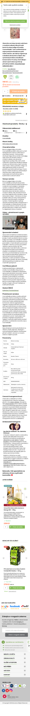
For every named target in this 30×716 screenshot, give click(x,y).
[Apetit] (7, 685)
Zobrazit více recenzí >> (21, 120)
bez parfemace (7, 73)
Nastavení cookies (15, 25)
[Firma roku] (15, 696)
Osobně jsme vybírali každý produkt (14, 645)
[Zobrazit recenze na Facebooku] (15, 606)
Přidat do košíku (18, 91)
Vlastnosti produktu (10, 124)
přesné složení (10, 404)
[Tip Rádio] (20, 685)
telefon (16, 440)
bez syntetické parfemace (10, 71)
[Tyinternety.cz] (24, 685)
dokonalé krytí (12, 591)
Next (26, 497)
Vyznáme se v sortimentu (15, 642)
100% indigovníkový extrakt (10, 144)
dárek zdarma (8, 485)
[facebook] (3, 690)
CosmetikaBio (6, 138)
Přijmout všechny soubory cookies (15, 21)
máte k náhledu (14, 402)
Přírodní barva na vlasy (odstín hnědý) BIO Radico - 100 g (14, 570)
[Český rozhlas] (3, 685)
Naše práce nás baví (10, 650)
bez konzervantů (17, 73)
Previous (3, 497)
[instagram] (10, 690)
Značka (5, 136)
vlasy (9, 149)
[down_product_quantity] (8, 528)
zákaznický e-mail (8, 440)
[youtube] (7, 690)
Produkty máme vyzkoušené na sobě (14, 647)
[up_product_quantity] (8, 526)
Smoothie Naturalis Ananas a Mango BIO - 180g (14, 509)
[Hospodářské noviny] (16, 685)
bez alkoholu (12, 69)
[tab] (10, 124)
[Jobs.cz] (11, 685)
